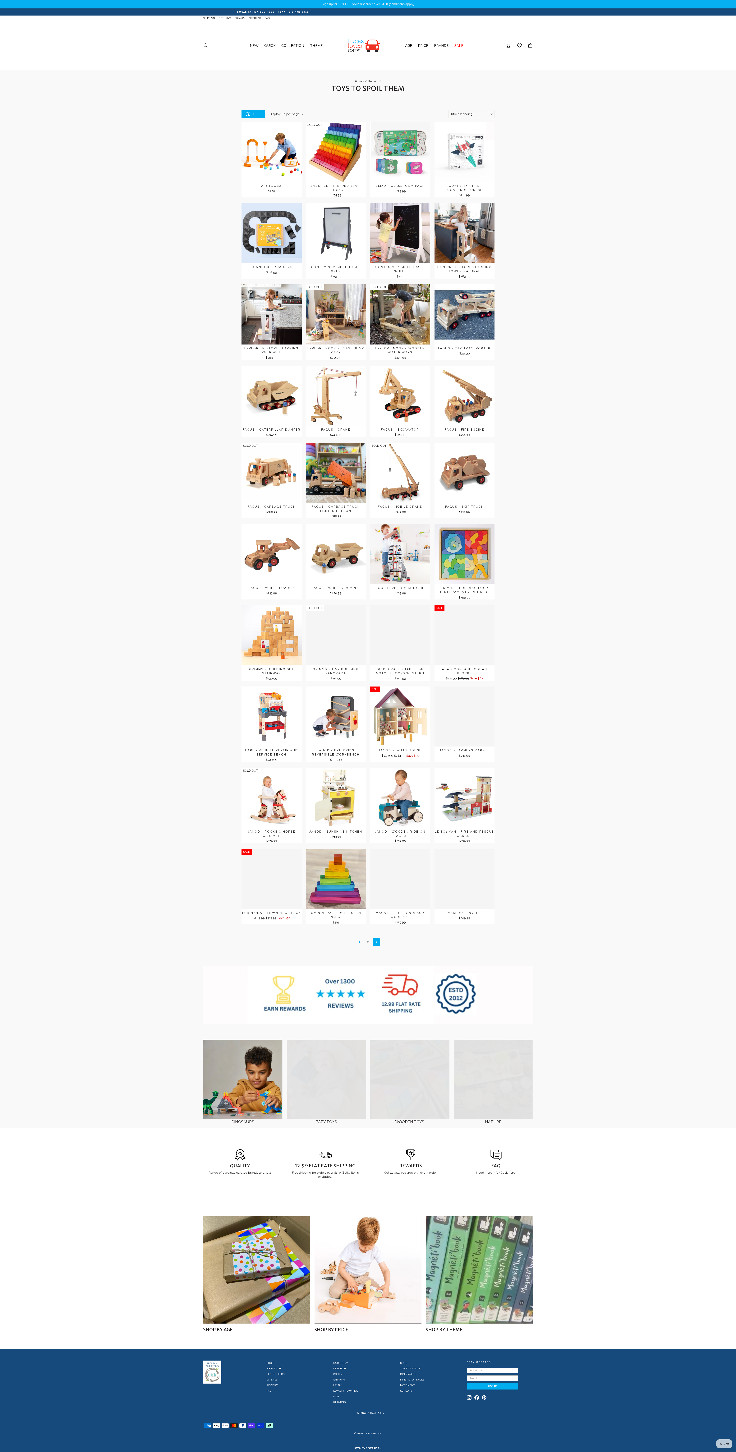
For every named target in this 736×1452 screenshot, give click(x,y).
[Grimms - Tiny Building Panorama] (336, 635)
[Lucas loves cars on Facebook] (476, 1397)
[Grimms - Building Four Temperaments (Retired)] (465, 554)
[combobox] (472, 114)
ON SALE (272, 1379)
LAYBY (337, 1385)
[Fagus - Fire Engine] (465, 396)
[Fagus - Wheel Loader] (272, 554)
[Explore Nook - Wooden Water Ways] (400, 314)
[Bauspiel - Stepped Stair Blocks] (336, 152)
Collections (372, 81)
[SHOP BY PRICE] (368, 1270)
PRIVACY (240, 18)
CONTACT (339, 1374)
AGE (408, 46)
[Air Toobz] (272, 152)
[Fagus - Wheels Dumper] (336, 554)
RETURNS (225, 18)
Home (358, 81)
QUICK (270, 46)
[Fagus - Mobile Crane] (400, 473)
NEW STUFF (274, 1368)
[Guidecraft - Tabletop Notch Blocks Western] (400, 635)
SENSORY (406, 1390)
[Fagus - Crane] (336, 396)
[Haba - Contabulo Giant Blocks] (465, 635)
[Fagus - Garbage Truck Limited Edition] (336, 473)
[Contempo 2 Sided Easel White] (400, 233)
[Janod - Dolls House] (400, 717)
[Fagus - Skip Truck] (465, 473)
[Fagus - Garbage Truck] (272, 473)
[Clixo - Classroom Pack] (400, 152)
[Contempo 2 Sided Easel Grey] (336, 233)
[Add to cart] (296, 128)
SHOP (270, 1363)
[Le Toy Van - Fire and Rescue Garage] (465, 798)
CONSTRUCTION (410, 1368)
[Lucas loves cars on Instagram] (469, 1397)
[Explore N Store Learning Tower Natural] (465, 233)
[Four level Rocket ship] (400, 554)
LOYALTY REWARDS (345, 1390)
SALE (458, 46)
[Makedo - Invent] (465, 879)
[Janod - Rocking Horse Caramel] (272, 798)
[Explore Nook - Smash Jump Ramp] (336, 314)
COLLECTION (292, 46)
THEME (316, 46)
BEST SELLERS (276, 1374)
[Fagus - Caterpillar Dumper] (272, 396)
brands (253, 1172)
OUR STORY (340, 1363)
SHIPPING (209, 18)
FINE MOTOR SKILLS (412, 1379)
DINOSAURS (407, 1374)
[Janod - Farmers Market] (465, 717)
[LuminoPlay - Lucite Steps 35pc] (336, 879)
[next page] (376, 942)
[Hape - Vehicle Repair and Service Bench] (272, 717)
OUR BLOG (339, 1368)
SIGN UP (492, 1386)
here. (512, 1172)
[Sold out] (360, 128)
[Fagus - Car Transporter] (465, 314)
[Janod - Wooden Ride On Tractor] (400, 798)
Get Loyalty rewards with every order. (410, 1172)
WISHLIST (255, 18)
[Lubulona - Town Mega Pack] (272, 879)
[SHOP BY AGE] (256, 1270)
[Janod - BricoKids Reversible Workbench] (336, 717)
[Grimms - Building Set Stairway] (272, 635)
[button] (368, 1448)
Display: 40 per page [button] (285, 114)
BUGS (403, 1363)
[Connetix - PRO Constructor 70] (465, 152)
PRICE (423, 46)
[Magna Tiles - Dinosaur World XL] (400, 879)
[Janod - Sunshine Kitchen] (336, 798)
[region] (368, 4)
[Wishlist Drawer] (519, 45)
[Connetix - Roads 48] (272, 233)
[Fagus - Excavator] (400, 396)
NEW (254, 46)
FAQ (267, 18)
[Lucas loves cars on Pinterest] (484, 1397)
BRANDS (441, 46)
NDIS (336, 1396)
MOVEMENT (407, 1385)
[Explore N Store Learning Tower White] (272, 314)
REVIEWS (272, 1385)
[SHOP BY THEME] (479, 1270)
